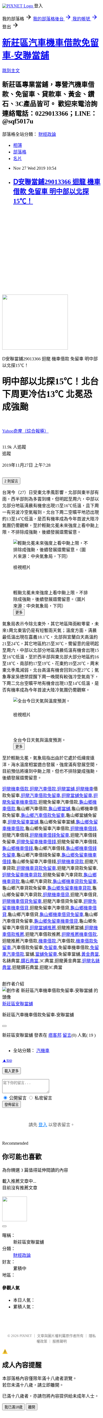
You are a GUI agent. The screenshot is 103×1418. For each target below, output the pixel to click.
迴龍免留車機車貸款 (22, 875)
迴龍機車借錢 (83, 828)
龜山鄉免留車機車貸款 (69, 888)
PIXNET (26, 1336)
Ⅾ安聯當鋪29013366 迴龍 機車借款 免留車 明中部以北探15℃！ (57, 191)
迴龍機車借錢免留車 (49, 835)
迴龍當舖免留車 (77, 795)
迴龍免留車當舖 (23, 822)
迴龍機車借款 (15, 789)
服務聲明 (59, 1341)
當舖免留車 (46, 954)
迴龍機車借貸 (56, 894)
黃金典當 (90, 954)
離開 (31, 1407)
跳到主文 (11, 70)
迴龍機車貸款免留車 (36, 868)
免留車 (50, 947)
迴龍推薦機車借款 (79, 934)
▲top (7, 1060)
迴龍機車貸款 (70, 861)
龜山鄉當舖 (59, 808)
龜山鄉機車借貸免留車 (61, 914)
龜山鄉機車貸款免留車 (75, 881)
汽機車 (42, 1050)
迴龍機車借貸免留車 (22, 901)
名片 (17, 158)
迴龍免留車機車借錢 (36, 841)
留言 (67, 1035)
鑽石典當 (29, 960)
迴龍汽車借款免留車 (40, 795)
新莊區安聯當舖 (17, 1003)
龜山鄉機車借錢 (17, 848)
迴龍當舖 (66, 789)
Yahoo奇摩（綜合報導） (25, 431)
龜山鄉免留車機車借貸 (56, 921)
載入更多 (11, 1071)
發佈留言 (11, 1105)
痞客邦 (55, 1035)
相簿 (17, 145)
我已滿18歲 (13, 1407)
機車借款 (47, 941)
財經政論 (47, 134)
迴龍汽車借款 (43, 789)
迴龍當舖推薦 (43, 927)
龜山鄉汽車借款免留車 (43, 815)
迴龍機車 (84, 789)
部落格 (19, 152)
